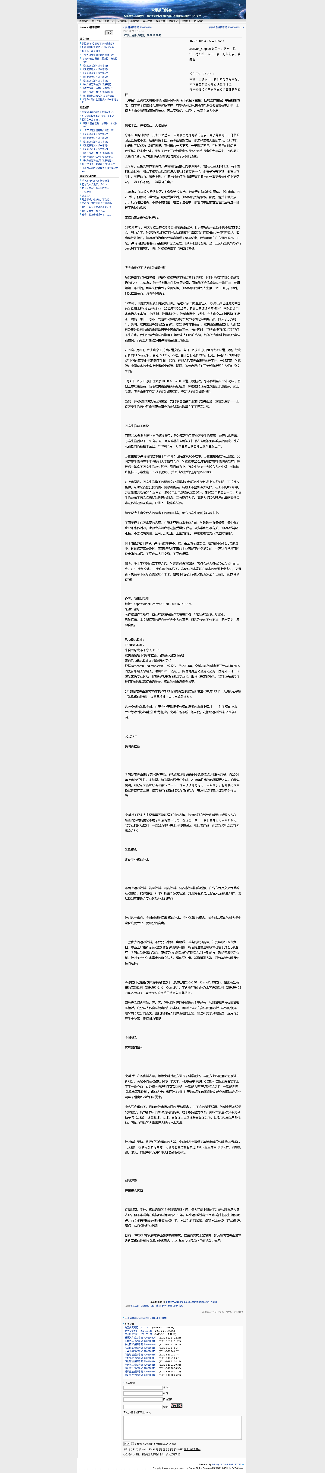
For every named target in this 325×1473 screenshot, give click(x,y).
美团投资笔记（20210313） (139, 1334)
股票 (170, 1306)
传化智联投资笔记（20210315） (141, 1365)
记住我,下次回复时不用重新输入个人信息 (155, 1444)
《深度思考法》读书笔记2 (95, 69)
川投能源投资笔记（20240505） (98, 47)
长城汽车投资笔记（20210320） (141, 1337)
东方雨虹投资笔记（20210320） (141, 1344)
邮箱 (165, 1393)
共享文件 (86, 196)
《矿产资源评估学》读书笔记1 (97, 84)
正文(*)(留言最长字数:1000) (137, 1412)
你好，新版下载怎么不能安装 (96, 207)
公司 (153, 1306)
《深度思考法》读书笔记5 (95, 73)
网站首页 (198, 21)
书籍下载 (134, 21)
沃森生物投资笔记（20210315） (141, 1351)
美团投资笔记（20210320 (138, 1327)
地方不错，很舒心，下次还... (96, 199)
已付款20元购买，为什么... (95, 184)
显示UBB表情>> (192, 1449)
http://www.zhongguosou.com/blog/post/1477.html (191, 1302)
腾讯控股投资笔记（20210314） (141, 1371)
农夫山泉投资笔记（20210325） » (226, 27)
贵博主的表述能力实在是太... (96, 188)
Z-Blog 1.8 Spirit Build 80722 (226, 1464)
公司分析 (109, 21)
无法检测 (86, 192)
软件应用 (160, 21)
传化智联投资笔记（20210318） (141, 1354)
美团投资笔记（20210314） (139, 1331)
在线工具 (147, 21)
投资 (181, 1306)
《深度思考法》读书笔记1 (95, 65)
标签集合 (186, 21)
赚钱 (158, 1306)
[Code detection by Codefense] (243, 1464)
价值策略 (122, 21)
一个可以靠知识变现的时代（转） (99, 55)
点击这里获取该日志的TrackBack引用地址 (146, 1318)
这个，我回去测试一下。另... (96, 214)
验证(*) (166, 1407)
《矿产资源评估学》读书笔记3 (97, 92)
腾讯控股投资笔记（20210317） (141, 1368)
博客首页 (83, 21)
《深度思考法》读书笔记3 (95, 80)
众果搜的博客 (161, 10)
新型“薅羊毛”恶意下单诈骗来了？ (98, 43)
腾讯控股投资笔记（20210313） (141, 1375)
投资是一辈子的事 (91, 51)
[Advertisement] (156, 65)
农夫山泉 (134, 1306)
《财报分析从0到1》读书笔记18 (98, 96)
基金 (175, 1306)
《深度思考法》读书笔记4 (95, 77)
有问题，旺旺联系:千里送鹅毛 (97, 203)
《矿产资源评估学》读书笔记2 (97, 88)
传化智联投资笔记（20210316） (141, 1361)
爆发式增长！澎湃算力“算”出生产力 (99, 164)
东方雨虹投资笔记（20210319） (141, 1348)
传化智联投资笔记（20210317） (141, 1358)
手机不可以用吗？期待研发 (95, 181)
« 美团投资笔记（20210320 (137, 27)
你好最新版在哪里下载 (93, 211)
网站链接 (167, 1399)
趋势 (164, 1306)
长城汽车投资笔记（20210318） (141, 1341)
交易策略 (145, 1306)
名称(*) (166, 1387)
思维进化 (173, 21)
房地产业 (96, 21)
